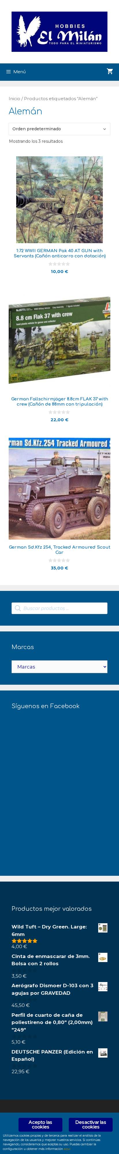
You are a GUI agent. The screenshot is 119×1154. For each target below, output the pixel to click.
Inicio (14, 98)
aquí (67, 1149)
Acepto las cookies (40, 1125)
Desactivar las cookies (90, 1125)
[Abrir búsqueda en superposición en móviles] (59, 608)
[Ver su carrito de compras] (110, 72)
